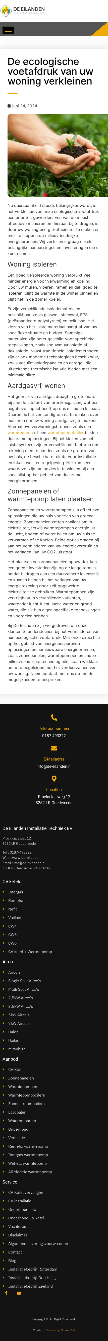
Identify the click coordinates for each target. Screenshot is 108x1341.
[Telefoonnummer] (54, 717)
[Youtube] (19, 1293)
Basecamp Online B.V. (60, 1330)
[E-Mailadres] (54, 748)
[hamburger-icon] (8, 30)
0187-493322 (20, 852)
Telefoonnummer (54, 728)
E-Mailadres (54, 759)
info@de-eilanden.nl (29, 863)
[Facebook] (6, 1293)
